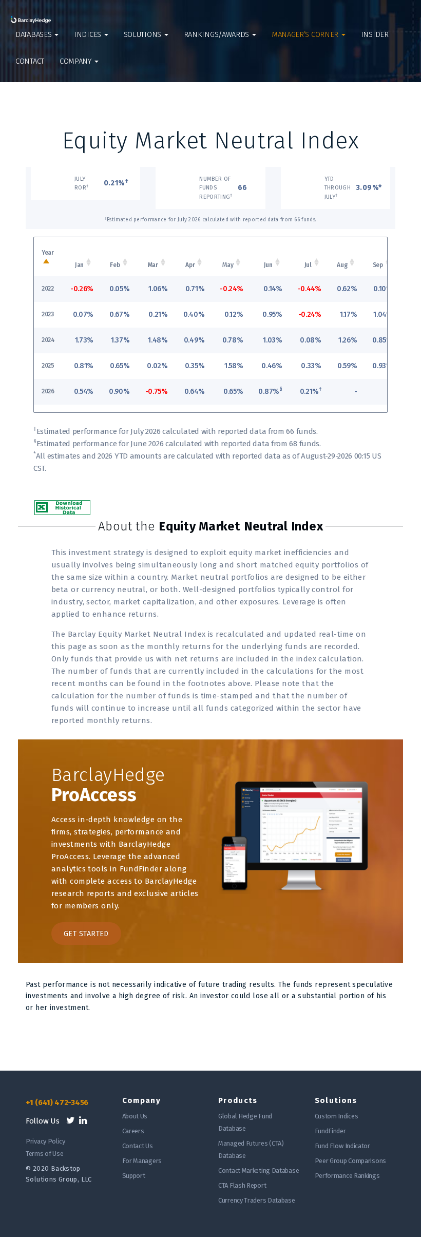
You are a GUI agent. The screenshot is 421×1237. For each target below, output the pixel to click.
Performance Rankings (347, 1175)
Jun (268, 265)
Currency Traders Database (256, 1200)
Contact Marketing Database (258, 1170)
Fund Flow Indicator (342, 1146)
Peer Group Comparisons (350, 1161)
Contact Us (137, 1146)
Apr (190, 265)
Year (48, 252)
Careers (133, 1131)
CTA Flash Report (242, 1185)
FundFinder (330, 1131)
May (227, 265)
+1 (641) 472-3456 (57, 1102)
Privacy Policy (45, 1141)
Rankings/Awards (217, 34)
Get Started (86, 933)
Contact (29, 61)
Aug (342, 265)
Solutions (143, 34)
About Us (135, 1116)
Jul (308, 265)
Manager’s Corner (306, 34)
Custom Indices (336, 1116)
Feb (115, 265)
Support (133, 1175)
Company (76, 61)
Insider (375, 34)
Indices (88, 34)
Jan (79, 265)
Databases (34, 34)
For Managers (142, 1161)
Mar (153, 265)
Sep (378, 265)
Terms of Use (44, 1153)
